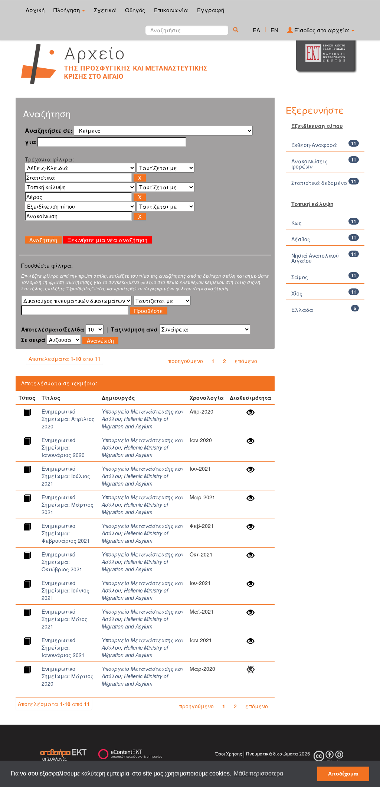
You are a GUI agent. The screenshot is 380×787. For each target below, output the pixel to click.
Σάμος (299, 277)
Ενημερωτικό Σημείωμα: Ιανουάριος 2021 (63, 647)
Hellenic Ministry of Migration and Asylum (135, 422)
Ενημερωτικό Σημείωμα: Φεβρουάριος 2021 (66, 533)
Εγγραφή (210, 10)
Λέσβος (300, 239)
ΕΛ (256, 30)
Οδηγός (135, 10)
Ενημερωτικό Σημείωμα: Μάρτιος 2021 (68, 504)
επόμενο (246, 361)
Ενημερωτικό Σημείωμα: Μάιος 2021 (65, 619)
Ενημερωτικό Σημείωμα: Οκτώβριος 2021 (62, 562)
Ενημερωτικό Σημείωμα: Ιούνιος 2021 (65, 590)
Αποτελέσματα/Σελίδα (52, 329)
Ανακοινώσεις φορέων (309, 163)
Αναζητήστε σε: (48, 131)
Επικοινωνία (171, 10)
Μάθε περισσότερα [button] (258, 773)
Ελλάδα (302, 309)
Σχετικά (105, 10)
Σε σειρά (33, 339)
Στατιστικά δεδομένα (319, 182)
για (30, 142)
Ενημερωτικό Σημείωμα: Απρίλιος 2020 (68, 419)
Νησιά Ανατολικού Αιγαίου (315, 258)
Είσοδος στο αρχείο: (322, 30)
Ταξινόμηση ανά (134, 329)
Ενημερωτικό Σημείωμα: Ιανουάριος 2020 (63, 447)
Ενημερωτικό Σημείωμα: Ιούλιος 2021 (66, 476)
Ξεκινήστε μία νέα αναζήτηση (107, 240)
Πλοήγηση (67, 10)
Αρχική (35, 10)
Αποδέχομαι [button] (343, 774)
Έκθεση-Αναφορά (314, 144)
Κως (296, 222)
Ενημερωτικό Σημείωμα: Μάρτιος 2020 (68, 676)
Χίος (296, 293)
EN (274, 30)
